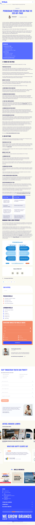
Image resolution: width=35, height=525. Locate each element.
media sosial (9, 146)
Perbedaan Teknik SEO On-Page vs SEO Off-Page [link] (18, 4)
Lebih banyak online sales (23, 374)
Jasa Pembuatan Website (9, 309)
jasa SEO (20, 235)
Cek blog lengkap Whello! (6, 426)
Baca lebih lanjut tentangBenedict (17, 356)
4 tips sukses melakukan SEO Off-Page (23, 193)
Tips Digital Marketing (8, 4)
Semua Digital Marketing (23, 339)
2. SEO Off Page (6, 51)
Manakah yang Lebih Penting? (8, 57)
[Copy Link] (14, 282)
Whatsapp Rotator (8, 300)
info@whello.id (6, 491)
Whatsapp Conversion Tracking (10, 298)
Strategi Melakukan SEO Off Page (9, 56)
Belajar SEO (17, 8)
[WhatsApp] (6, 282)
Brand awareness (5, 376)
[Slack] (9, 282)
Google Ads (6, 313)
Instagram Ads (7, 316)
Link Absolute (17, 455)
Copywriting (7, 318)
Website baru (5, 377)
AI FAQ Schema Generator (9, 303)
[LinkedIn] (3, 282)
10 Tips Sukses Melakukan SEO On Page (13, 133)
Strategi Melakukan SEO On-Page (9, 50)
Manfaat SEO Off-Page (8, 54)
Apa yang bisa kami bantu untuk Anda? (7, 372)
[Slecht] (12, 273)
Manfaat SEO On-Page (8, 48)
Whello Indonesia (3, 4)
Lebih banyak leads (6, 374)
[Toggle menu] (32, 2)
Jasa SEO (6, 311)
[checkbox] (3, 337)
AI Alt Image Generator (8, 301)
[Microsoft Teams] (12, 282)
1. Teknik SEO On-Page (7, 46)
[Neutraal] (17, 273)
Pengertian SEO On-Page (8, 47)
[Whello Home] (4, 2)
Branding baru (22, 376)
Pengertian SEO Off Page (8, 53)
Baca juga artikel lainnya (8, 278)
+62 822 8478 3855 (7, 492)
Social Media (6, 339)
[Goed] (22, 273)
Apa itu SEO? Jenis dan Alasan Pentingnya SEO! (17, 29)
